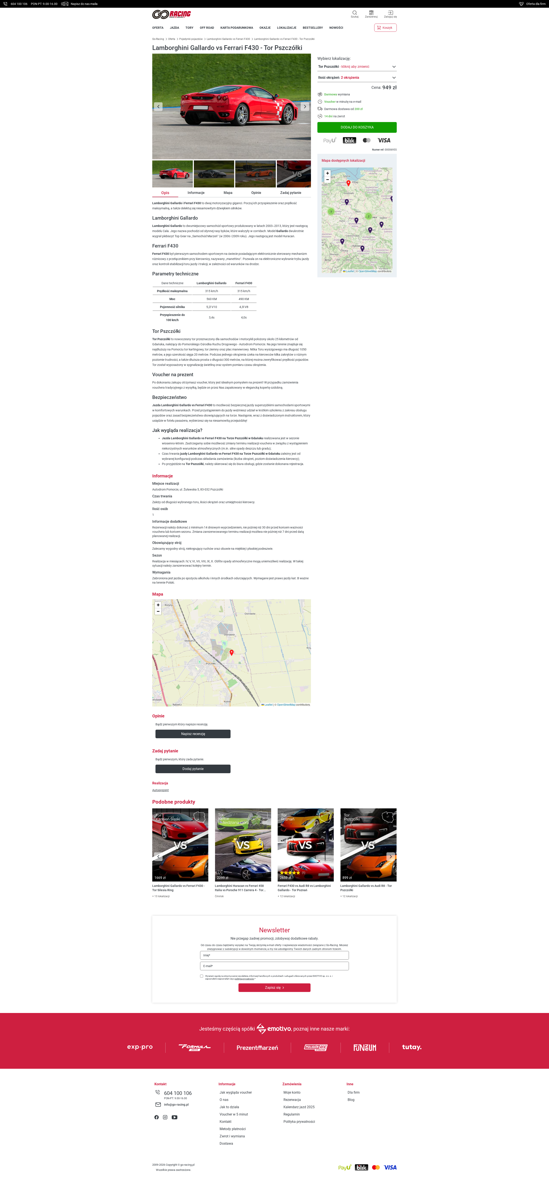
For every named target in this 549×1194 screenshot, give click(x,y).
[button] (368, 216)
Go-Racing (158, 39)
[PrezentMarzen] (257, 1047)
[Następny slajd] (305, 106)
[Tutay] (412, 1048)
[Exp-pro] (139, 1047)
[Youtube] (174, 1117)
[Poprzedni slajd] (158, 106)
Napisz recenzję (193, 734)
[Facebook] (156, 1117)
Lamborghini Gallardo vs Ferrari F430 (228, 39)
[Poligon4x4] (316, 1047)
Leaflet (349, 271)
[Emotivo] (274, 1029)
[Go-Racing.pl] (171, 14)
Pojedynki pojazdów (191, 39)
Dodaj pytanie (193, 769)
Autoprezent (160, 790)
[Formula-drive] (194, 1047)
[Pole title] (231, 106)
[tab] (172, 173)
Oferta (171, 39)
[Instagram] (165, 1117)
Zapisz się (273, 988)
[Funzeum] (365, 1047)
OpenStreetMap (368, 271)
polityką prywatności (244, 979)
